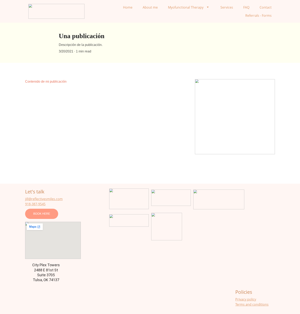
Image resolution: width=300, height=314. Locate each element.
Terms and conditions (252, 304)
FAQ (246, 7)
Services (226, 7)
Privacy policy (245, 299)
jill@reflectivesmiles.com (44, 199)
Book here (41, 213)
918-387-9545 (35, 204)
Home (127, 7)
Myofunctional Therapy (185, 7)
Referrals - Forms (258, 15)
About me (150, 7)
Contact (266, 7)
